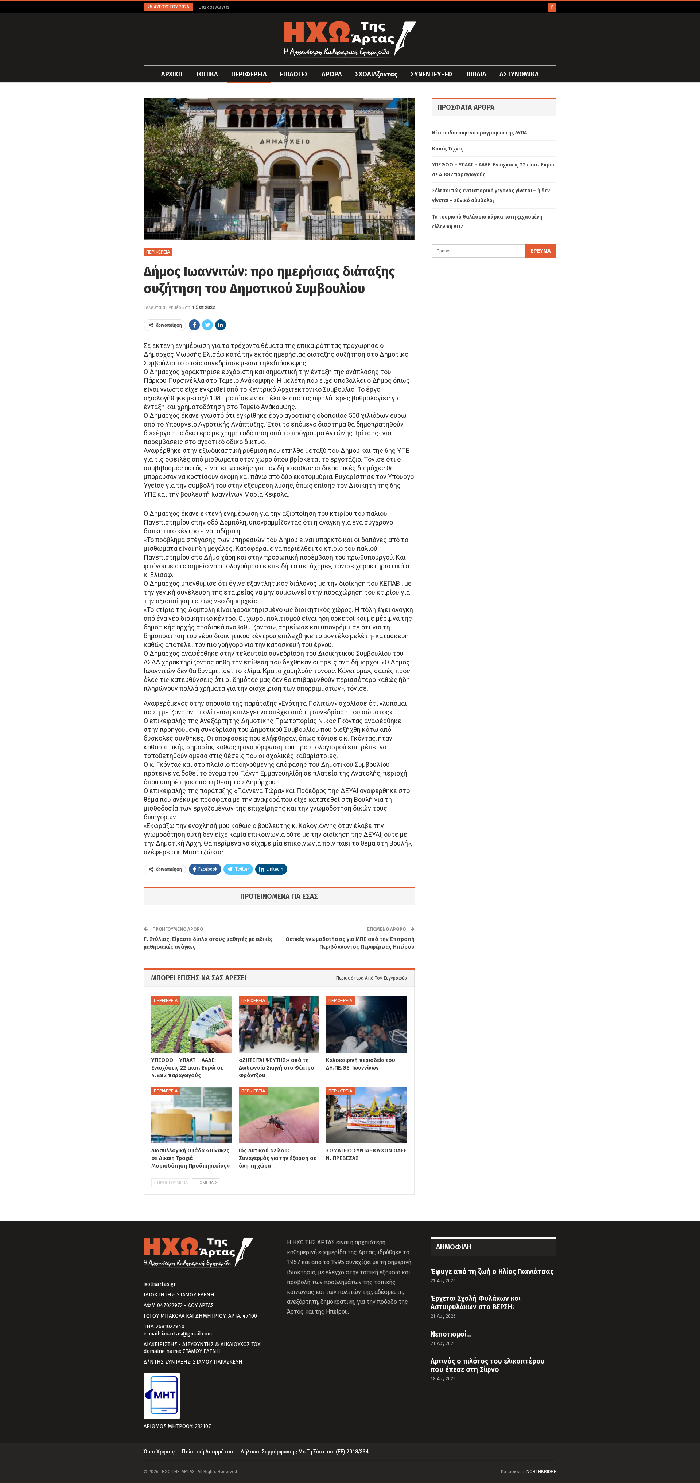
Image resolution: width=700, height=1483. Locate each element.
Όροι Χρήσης (159, 1452)
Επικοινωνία (213, 7)
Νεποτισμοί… (451, 1334)
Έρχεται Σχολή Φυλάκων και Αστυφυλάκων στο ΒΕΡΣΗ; (476, 1302)
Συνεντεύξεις (432, 74)
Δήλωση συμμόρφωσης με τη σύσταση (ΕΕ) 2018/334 (304, 1452)
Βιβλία (476, 74)
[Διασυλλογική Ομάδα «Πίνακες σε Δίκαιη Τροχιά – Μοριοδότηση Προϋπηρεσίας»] (191, 1115)
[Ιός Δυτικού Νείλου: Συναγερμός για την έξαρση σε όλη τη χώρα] (279, 1115)
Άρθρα (332, 74)
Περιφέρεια (249, 74)
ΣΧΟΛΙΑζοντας (376, 74)
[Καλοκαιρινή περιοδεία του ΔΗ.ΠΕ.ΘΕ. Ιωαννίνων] (366, 1024)
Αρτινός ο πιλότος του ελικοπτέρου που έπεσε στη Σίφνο (488, 1365)
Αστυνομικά (519, 74)
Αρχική (172, 74)
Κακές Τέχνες (448, 149)
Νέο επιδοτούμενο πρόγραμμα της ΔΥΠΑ (479, 133)
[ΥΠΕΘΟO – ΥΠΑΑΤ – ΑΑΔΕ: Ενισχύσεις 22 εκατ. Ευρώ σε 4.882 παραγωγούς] (191, 1024)
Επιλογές (294, 74)
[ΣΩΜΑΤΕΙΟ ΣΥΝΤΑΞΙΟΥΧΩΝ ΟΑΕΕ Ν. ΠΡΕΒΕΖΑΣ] (366, 1115)
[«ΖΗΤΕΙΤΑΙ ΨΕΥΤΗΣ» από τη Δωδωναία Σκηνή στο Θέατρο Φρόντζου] (279, 1024)
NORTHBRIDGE (541, 1471)
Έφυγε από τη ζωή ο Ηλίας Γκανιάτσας (492, 1271)
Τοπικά (207, 74)
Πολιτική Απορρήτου (207, 1452)
